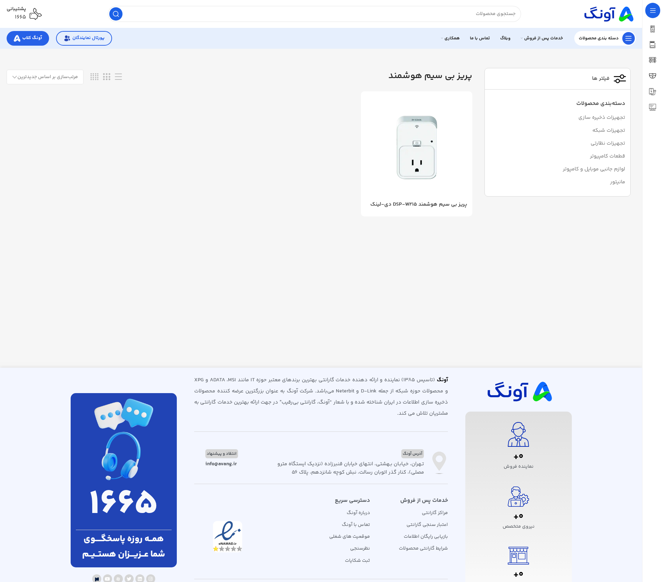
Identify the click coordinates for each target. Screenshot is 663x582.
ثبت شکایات (357, 561)
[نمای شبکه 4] (94, 77)
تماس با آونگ (356, 525)
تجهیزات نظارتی (608, 143)
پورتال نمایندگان (88, 38)
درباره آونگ (358, 513)
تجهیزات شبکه (608, 131)
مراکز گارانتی (435, 513)
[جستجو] (116, 14)
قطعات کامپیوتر (607, 156)
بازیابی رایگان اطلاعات (426, 537)
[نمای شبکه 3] (106, 77)
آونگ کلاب (32, 38)
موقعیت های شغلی (349, 537)
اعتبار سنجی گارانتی (427, 525)
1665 (123, 505)
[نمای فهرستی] (118, 77)
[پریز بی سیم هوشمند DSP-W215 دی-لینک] (416, 147)
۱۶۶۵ (20, 17)
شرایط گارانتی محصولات (423, 548)
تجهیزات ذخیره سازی (601, 118)
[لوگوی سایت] (608, 14)
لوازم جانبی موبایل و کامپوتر (594, 169)
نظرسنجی (360, 548)
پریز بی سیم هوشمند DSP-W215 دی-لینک (418, 204)
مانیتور (617, 182)
